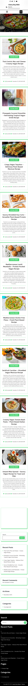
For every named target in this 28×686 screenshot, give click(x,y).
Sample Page (5, 668)
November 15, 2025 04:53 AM (18, 81)
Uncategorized (7, 607)
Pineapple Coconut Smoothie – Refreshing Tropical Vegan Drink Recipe (14, 115)
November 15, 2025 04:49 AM (18, 186)
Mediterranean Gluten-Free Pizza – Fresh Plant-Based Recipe (14, 320)
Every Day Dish (14, 5)
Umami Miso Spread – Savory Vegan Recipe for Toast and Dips (14, 474)
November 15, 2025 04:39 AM (18, 441)
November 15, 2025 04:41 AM (18, 390)
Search (4, 534)
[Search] (7, 7)
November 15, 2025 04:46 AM (18, 288)
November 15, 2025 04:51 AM (18, 133)
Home (14, 22)
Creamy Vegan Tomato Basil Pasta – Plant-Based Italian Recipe (14, 422)
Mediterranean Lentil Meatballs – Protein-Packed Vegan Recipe (14, 266)
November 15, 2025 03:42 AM (18, 493)
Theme (23, 684)
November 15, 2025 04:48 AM (18, 237)
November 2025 (8, 594)
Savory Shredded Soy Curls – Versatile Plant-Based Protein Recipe (14, 217)
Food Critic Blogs (16, 684)
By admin (8, 81)
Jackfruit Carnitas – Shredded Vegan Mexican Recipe (14, 371)
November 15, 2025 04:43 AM (18, 339)
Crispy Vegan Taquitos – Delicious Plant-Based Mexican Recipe (14, 166)
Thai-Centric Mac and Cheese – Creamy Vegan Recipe (14, 62)
